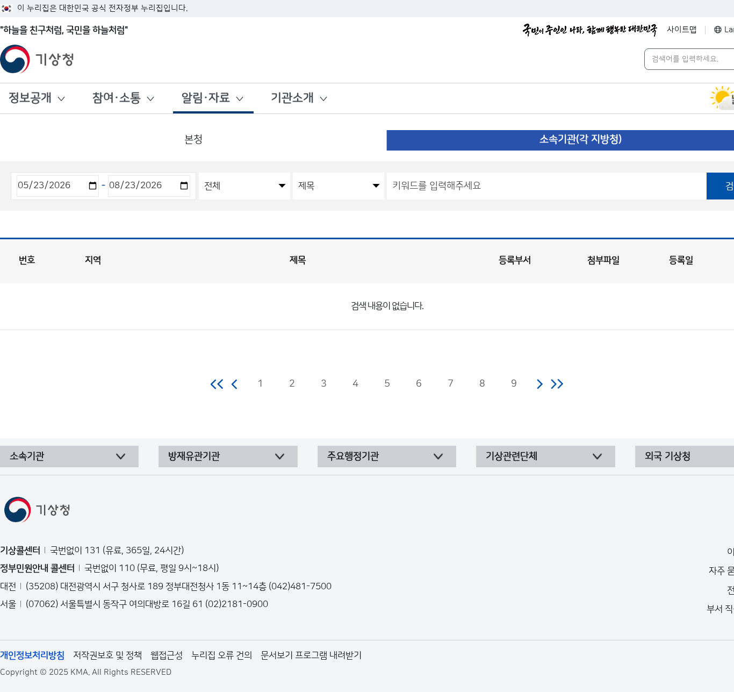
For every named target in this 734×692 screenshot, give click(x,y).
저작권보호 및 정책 (107, 655)
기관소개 (292, 98)
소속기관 (27, 456)
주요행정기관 (353, 456)
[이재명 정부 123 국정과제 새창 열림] (590, 30)
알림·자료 (206, 98)
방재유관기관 (194, 456)
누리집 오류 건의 (221, 655)
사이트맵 (682, 29)
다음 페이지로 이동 (539, 384)
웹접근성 (166, 655)
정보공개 (30, 98)
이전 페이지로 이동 (235, 384)
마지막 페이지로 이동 (557, 384)
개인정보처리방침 (32, 655)
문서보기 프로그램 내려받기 (311, 655)
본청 (193, 139)
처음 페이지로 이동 (217, 384)
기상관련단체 (511, 456)
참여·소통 (116, 98)
